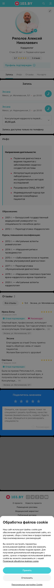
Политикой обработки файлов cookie (21, 561)
